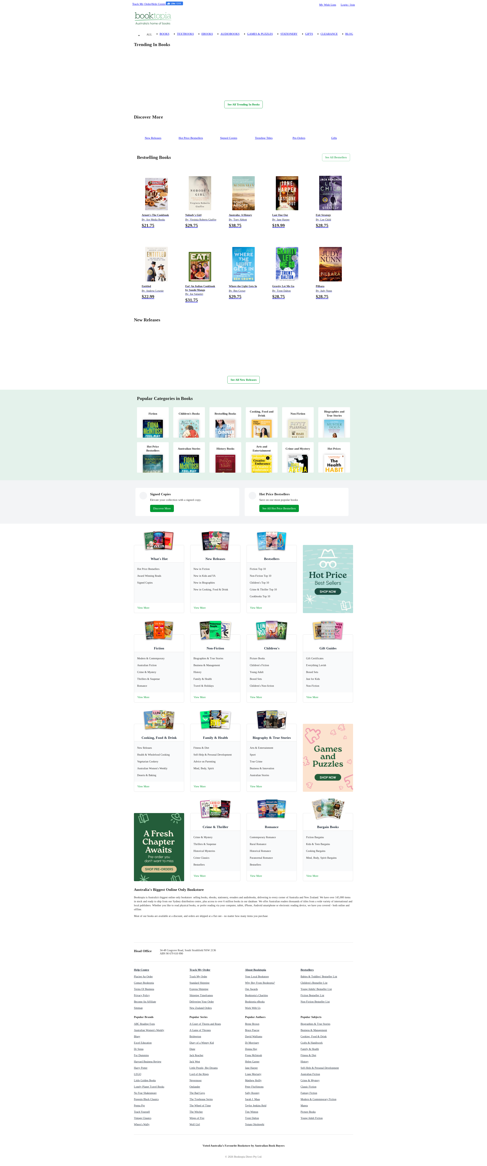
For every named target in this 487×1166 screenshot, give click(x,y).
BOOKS (164, 33)
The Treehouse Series (201, 1099)
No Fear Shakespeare (145, 1093)
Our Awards (251, 989)
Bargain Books (328, 827)
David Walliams (253, 1036)
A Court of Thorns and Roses (205, 1024)
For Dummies (141, 1055)
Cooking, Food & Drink (159, 738)
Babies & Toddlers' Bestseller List (319, 976)
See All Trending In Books (244, 104)
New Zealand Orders (200, 1008)
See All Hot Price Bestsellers (279, 508)
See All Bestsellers (336, 157)
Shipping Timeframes (201, 995)
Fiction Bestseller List (312, 995)
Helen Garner (252, 1061)
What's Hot (159, 559)
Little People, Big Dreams (203, 1067)
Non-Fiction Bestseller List (315, 1001)
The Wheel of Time (200, 1105)
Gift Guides (328, 648)
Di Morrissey (252, 1042)
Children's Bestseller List (314, 982)
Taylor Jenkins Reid (255, 1105)
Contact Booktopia (144, 982)
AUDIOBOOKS (230, 33)
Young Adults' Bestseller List (316, 989)
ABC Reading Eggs (144, 1024)
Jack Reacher (196, 1055)
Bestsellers (271, 559)
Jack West (194, 1061)
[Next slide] (138, 92)
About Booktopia (255, 969)
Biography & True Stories (272, 738)
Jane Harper (251, 1067)
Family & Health (215, 738)
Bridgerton (195, 1036)
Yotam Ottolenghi (254, 1124)
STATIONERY (289, 33)
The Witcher (196, 1111)
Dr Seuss (138, 1049)
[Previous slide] (145, 92)
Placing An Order (143, 976)
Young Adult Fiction (312, 1118)
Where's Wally (142, 1124)
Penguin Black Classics (146, 1099)
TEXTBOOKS (185, 33)
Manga (304, 1105)
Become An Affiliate (145, 1001)
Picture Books (308, 1111)
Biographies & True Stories (315, 1024)
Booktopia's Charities (256, 995)
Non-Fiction (215, 648)
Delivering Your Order (201, 1001)
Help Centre (158, 4)
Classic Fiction (308, 1086)
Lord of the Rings (199, 1074)
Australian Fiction (310, 1074)
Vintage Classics (142, 1118)
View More (143, 607)
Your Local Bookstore (257, 976)
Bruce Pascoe (252, 1030)
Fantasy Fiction (309, 1093)
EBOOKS (207, 33)
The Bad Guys (197, 1093)
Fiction (159, 648)
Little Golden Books (145, 1080)
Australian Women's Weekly (149, 1030)
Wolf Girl (194, 1124)
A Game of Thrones (200, 1030)
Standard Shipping (199, 982)
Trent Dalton (252, 1118)
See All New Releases (244, 379)
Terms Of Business (144, 989)
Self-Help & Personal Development (320, 1067)
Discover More (162, 508)
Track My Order (141, 4)
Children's (271, 648)
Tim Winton (251, 1111)
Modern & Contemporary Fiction (318, 1099)
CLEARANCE (329, 33)
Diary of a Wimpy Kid (201, 1042)
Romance (272, 827)
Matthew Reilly (253, 1080)
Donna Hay (251, 1049)
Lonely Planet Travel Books (149, 1086)
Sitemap (138, 1008)
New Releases (215, 559)
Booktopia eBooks (255, 1001)
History (305, 1061)
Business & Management (314, 1030)
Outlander (194, 1086)
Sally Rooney (252, 1093)
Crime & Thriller (215, 827)
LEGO (137, 1074)
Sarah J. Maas (252, 1099)
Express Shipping (198, 989)
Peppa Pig (139, 1105)
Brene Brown (252, 1024)
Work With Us (252, 1008)
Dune (192, 1049)
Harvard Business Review (147, 1061)
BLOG (349, 33)
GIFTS (309, 33)
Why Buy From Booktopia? (260, 982)
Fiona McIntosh (253, 1055)
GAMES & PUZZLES (260, 33)
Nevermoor (195, 1080)
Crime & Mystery (310, 1080)
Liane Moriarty (253, 1074)
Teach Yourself (142, 1111)
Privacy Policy (142, 995)
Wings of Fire (196, 1118)
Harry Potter (140, 1067)
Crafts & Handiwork (312, 1042)
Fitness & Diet (308, 1055)
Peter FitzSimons (254, 1086)
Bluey (137, 1036)
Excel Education (143, 1042)
